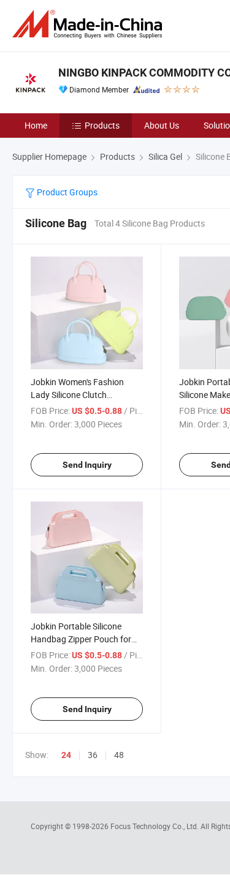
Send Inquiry (87, 465)
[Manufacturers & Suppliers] (89, 24)
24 (66, 755)
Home (36, 125)
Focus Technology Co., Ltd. (155, 826)
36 (93, 754)
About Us (161, 125)
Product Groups (66, 192)
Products (102, 125)
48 (119, 754)
